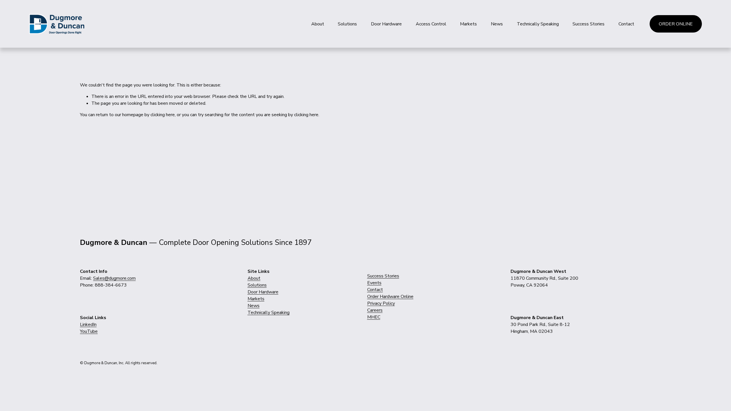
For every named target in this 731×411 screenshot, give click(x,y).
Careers (375, 310)
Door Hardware (386, 24)
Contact (626, 24)
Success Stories (589, 24)
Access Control (431, 24)
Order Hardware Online (390, 296)
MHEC (373, 317)
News (497, 24)
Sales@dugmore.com (114, 278)
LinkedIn (88, 324)
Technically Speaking (538, 24)
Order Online (676, 24)
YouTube (89, 331)
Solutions (347, 24)
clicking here (162, 115)
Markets (468, 24)
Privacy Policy (381, 303)
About (317, 24)
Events (374, 283)
